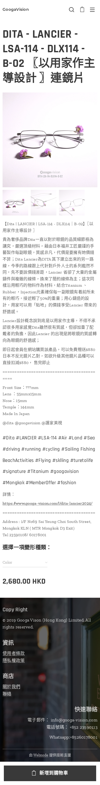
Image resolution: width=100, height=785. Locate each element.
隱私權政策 (14, 660)
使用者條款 (14, 653)
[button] (71, 9)
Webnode (40, 755)
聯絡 (7, 693)
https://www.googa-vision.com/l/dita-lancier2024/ (47, 503)
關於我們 (11, 686)
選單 (92, 9)
